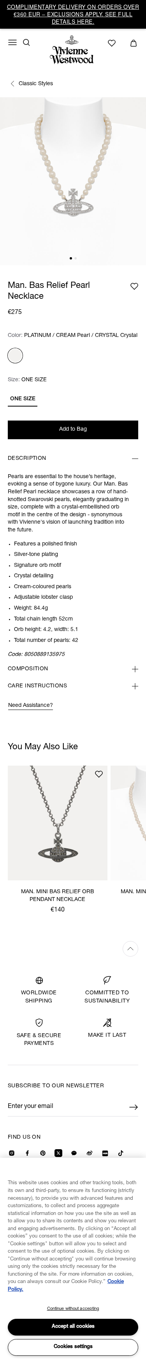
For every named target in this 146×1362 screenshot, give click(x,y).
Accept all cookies (73, 1326)
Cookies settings (73, 1347)
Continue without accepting (73, 1309)
